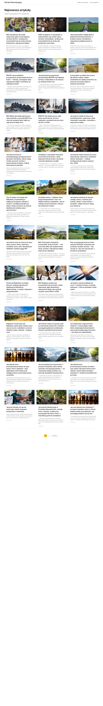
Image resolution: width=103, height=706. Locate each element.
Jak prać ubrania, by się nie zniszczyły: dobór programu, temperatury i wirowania (16, 409)
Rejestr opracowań (83, 2)
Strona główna (94, 2)
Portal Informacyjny (13, 2)
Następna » (55, 435)
